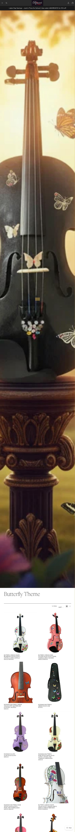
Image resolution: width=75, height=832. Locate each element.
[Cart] (73, 3)
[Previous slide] (7, 633)
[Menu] (2, 3)
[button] (61, 607)
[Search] (6, 3)
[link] (37, 299)
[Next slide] (34, 633)
